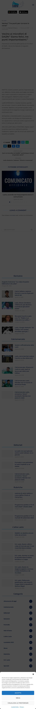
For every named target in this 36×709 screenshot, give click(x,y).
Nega (18, 698)
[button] (33, 674)
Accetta (18, 693)
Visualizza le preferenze (18, 703)
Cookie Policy (15, 707)
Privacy (22, 707)
